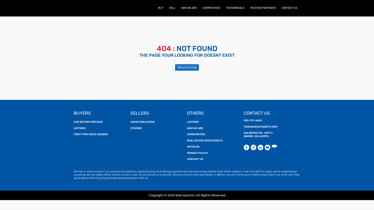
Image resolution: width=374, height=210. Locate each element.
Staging (136, 128)
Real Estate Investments (205, 141)
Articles (193, 147)
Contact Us (289, 8)
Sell (172, 8)
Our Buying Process (88, 122)
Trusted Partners (263, 8)
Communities (211, 8)
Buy (160, 8)
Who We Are (189, 8)
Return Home (187, 67)
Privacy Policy (197, 153)
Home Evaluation (142, 122)
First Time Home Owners (91, 134)
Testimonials (235, 8)
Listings (80, 128)
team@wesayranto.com (260, 127)
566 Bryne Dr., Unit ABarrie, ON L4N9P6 (258, 135)
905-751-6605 (253, 120)
